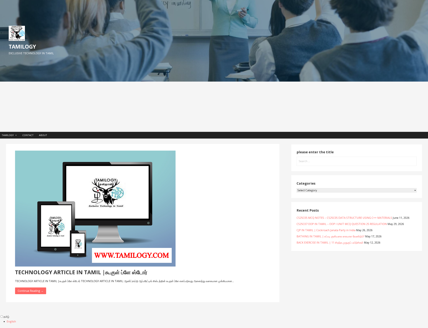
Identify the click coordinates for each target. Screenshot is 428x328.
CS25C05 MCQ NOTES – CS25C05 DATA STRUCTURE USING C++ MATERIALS (344, 218)
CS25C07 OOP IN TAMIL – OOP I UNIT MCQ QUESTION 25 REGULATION (342, 224)
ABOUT (43, 135)
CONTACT (28, 135)
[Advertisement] (214, 106)
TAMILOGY (22, 46)
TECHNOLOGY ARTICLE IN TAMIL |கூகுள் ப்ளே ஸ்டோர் (81, 272)
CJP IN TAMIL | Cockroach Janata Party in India (326, 230)
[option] (217, 321)
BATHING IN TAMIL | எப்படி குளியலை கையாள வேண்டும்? (330, 236)
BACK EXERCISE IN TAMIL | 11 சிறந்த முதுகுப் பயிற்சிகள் (330, 242)
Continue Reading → (30, 291)
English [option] (11, 321)
